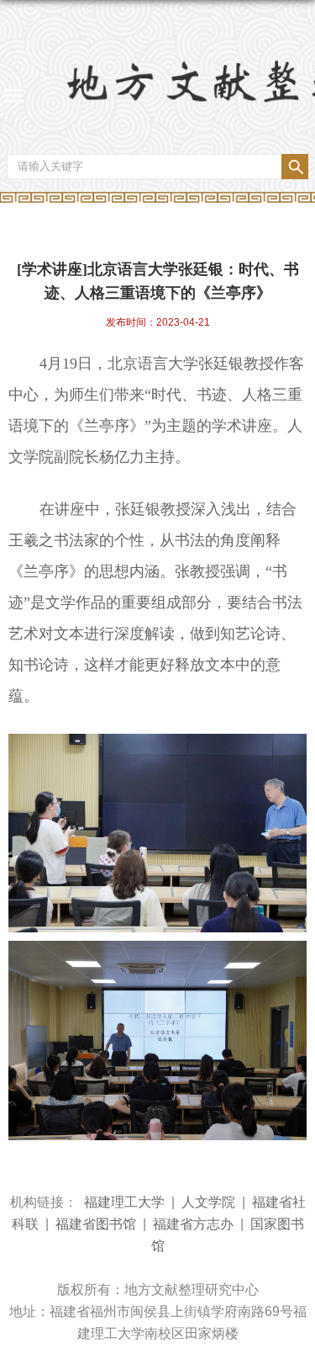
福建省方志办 (193, 1224)
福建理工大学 (124, 1202)
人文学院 (208, 1202)
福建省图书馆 (95, 1224)
